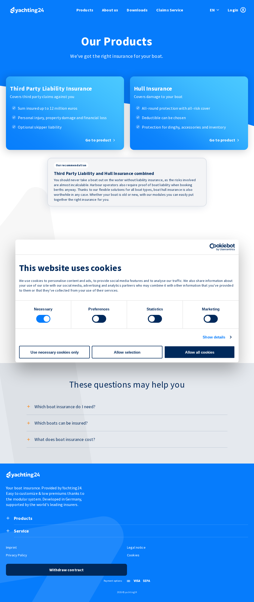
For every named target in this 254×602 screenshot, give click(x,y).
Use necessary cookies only (55, 352)
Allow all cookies (199, 352)
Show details (214, 337)
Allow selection (127, 352)
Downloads (137, 9)
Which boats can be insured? (61, 423)
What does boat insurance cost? (64, 439)
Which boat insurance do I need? (64, 406)
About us (110, 9)
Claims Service (169, 9)
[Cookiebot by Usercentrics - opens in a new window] (213, 247)
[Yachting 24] (27, 10)
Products (84, 9)
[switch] (99, 319)
